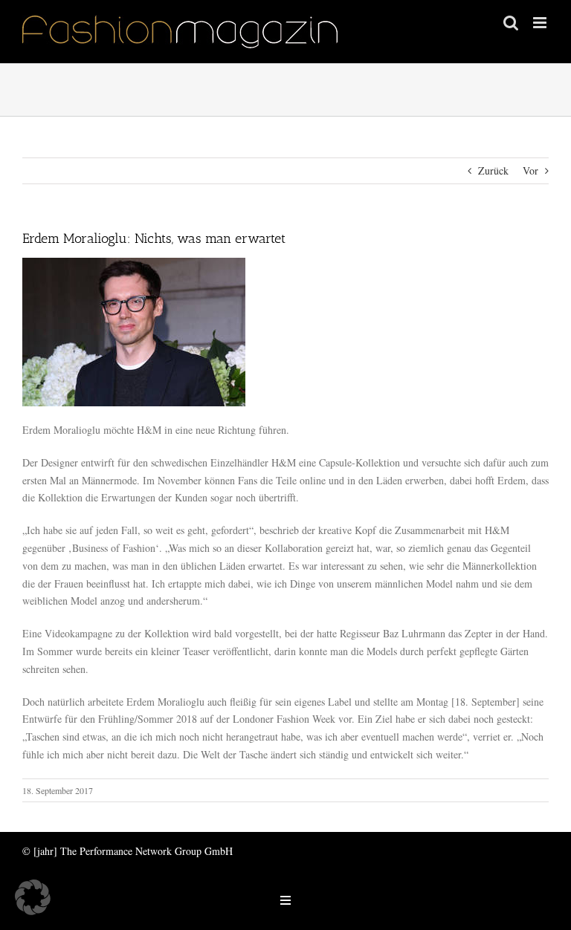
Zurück (493, 170)
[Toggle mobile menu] (541, 22)
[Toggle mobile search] (510, 22)
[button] (32, 897)
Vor (530, 170)
